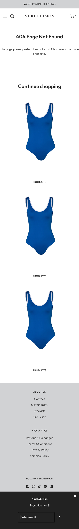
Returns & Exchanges (39, 438)
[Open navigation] (5, 16)
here (61, 49)
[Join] (60, 517)
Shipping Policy (39, 456)
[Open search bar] (13, 16)
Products (39, 182)
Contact (39, 399)
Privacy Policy (40, 450)
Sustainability (39, 405)
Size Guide (39, 417)
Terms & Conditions (39, 444)
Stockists (39, 411)
